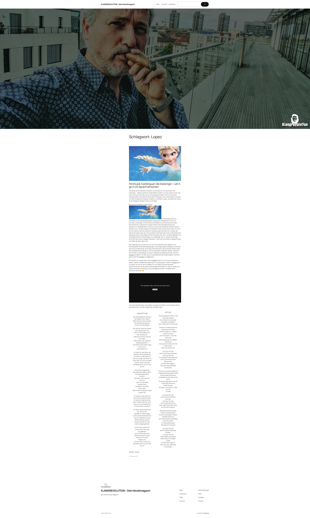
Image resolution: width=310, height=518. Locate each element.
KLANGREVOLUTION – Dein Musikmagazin (118, 4)
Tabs (148, 257)
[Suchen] (205, 4)
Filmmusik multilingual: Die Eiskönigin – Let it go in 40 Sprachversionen (154, 185)
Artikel (154, 260)
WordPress (206, 513)
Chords (141, 257)
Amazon (131, 255)
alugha (175, 262)
